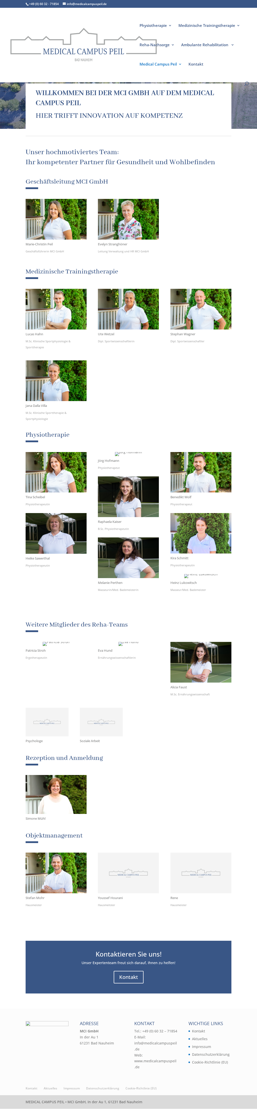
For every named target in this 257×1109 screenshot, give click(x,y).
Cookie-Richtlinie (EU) (210, 1062)
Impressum (201, 1046)
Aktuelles (200, 1038)
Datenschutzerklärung (211, 1054)
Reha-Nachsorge (155, 45)
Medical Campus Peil (158, 64)
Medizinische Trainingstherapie (206, 26)
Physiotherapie (153, 26)
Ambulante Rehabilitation (205, 45)
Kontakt (195, 64)
